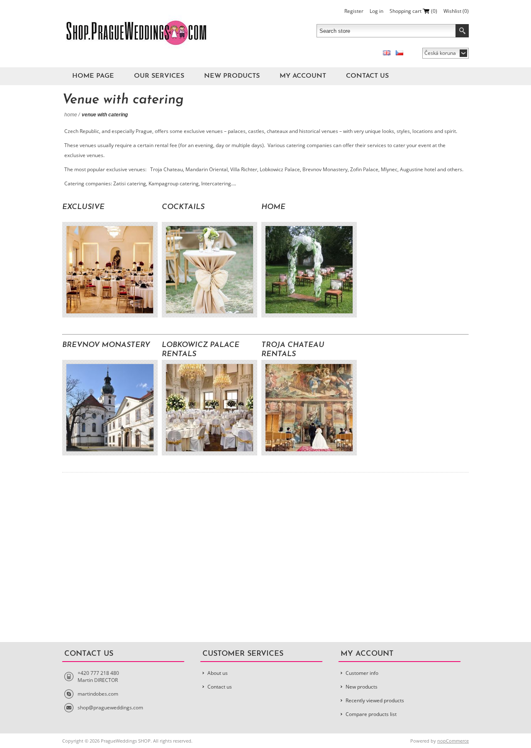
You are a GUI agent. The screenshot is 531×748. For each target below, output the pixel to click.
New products (232, 76)
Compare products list (371, 714)
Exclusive (83, 207)
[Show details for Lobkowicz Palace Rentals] (209, 407)
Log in (376, 11)
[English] (387, 53)
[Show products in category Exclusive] (109, 269)
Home (70, 115)
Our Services (159, 76)
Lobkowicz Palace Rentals (200, 350)
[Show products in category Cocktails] (209, 269)
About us (217, 673)
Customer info (362, 673)
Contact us (367, 76)
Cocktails (183, 207)
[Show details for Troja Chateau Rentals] (309, 407)
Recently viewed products (375, 700)
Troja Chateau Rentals (292, 350)
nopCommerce (453, 741)
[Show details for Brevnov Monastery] (109, 407)
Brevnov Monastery (106, 345)
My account (303, 76)
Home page (93, 76)
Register (353, 11)
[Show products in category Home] (309, 269)
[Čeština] (399, 53)
